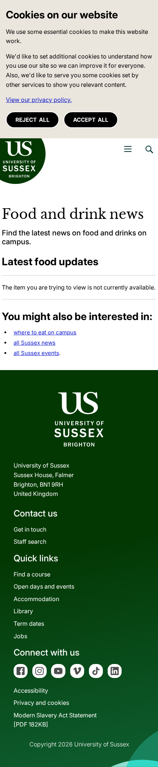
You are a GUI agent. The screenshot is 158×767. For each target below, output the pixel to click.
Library (23, 611)
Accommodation (36, 599)
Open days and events (44, 586)
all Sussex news (34, 342)
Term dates (29, 623)
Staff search (30, 541)
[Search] (149, 154)
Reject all (32, 119)
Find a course (32, 574)
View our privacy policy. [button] (39, 99)
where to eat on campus (45, 332)
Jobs (20, 636)
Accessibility (31, 690)
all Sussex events (36, 352)
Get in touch (30, 529)
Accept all (90, 119)
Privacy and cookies (41, 702)
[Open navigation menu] (128, 149)
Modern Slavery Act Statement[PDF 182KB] (55, 719)
